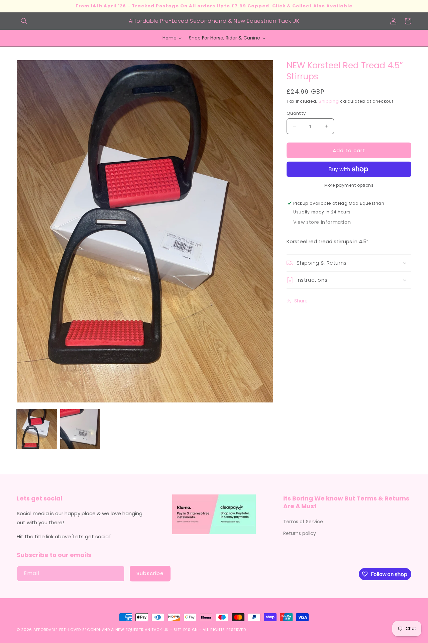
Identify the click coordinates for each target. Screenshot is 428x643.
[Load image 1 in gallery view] (37, 429)
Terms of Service (303, 521)
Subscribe (150, 573)
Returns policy (299, 533)
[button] (24, 21)
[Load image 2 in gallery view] (80, 429)
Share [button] (301, 300)
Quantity (296, 113)
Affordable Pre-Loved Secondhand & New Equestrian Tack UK (101, 629)
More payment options (348, 185)
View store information (322, 222)
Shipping (329, 101)
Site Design (186, 629)
